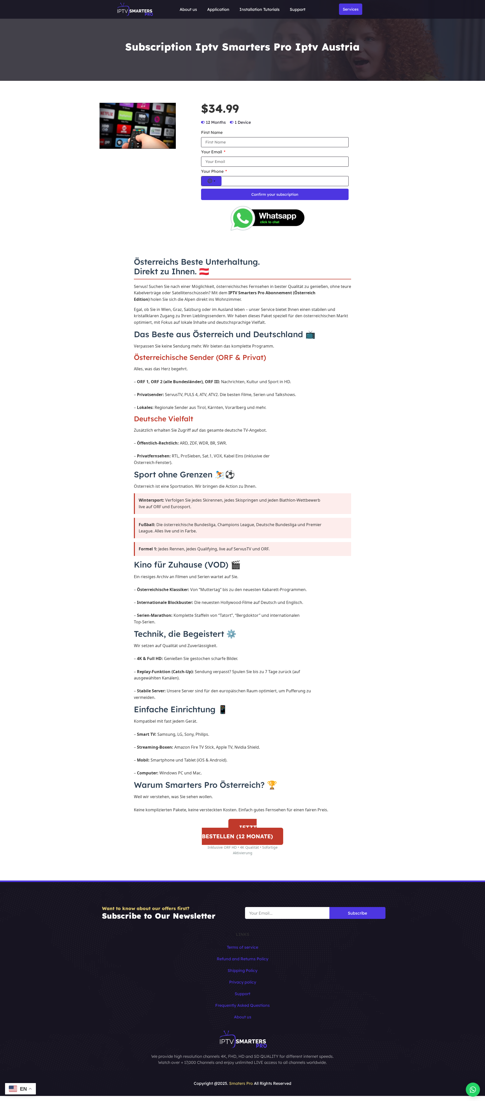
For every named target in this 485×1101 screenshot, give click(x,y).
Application (218, 9)
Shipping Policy (242, 970)
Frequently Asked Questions (242, 1005)
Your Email (212, 152)
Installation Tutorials (259, 9)
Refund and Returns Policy (242, 958)
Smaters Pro (241, 1083)
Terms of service (242, 947)
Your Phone (213, 171)
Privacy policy (242, 982)
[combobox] (211, 181)
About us (188, 9)
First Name (212, 132)
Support (297, 9)
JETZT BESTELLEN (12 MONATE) (237, 832)
